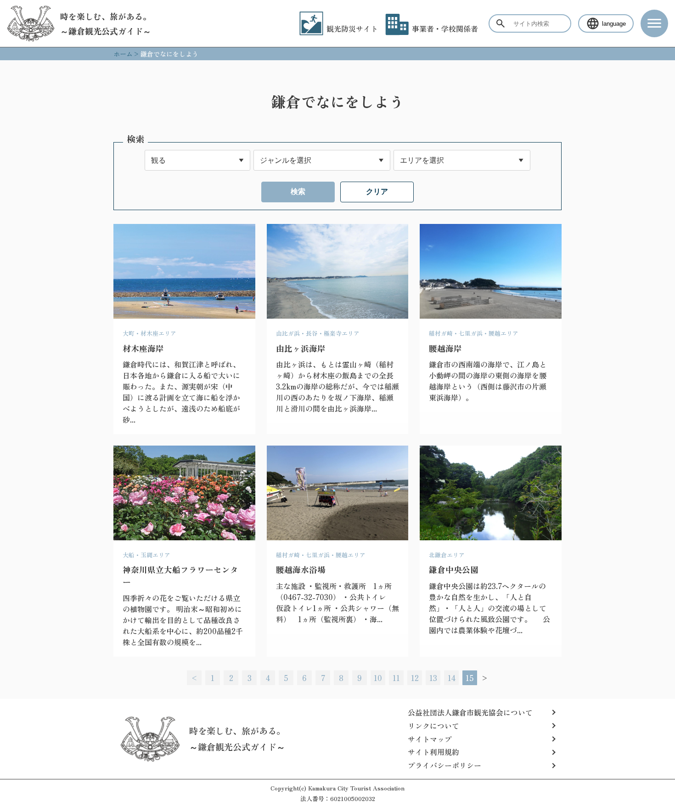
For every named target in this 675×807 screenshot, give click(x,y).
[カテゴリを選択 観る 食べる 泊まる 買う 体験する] (197, 160)
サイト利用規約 (433, 751)
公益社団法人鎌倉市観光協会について (470, 712)
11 (396, 677)
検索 (298, 191)
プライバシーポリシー (444, 765)
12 (415, 677)
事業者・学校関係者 (445, 28)
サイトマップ (430, 738)
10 (378, 677)
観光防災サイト (352, 28)
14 (452, 677)
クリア (377, 191)
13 (433, 677)
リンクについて (433, 725)
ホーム (123, 53)
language (614, 23)
